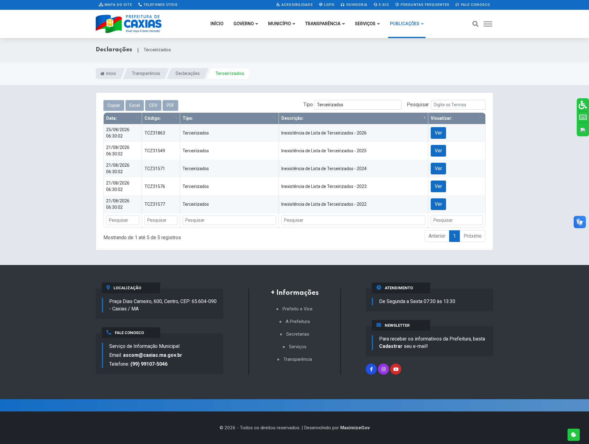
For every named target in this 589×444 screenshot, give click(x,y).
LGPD (329, 4)
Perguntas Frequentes (424, 4)
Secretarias (297, 334)
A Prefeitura (298, 321)
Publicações (404, 23)
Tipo (308, 104)
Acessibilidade (296, 4)
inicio (110, 73)
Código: (152, 118)
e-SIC (383, 4)
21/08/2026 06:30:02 (117, 150)
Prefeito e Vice (298, 309)
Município (279, 23)
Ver (438, 133)
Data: (111, 118)
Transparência (323, 23)
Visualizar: (441, 118)
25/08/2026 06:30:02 (117, 132)
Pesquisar (418, 104)
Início (216, 23)
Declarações (188, 73)
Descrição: (292, 118)
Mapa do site (117, 4)
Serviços (365, 23)
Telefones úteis (160, 4)
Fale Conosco (475, 4)
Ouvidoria (356, 4)
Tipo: (188, 118)
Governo (243, 23)
